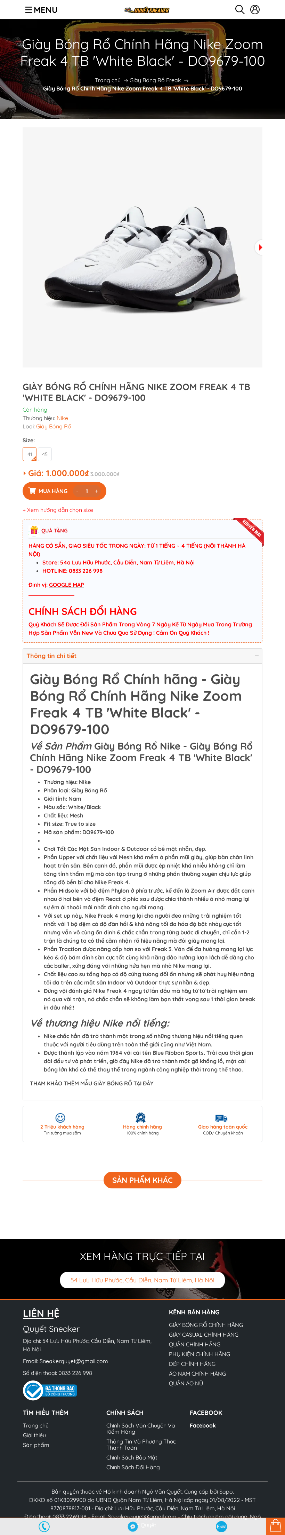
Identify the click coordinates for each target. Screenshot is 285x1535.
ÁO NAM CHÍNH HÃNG (197, 1373)
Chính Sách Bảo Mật (131, 1457)
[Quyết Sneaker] (146, 9)
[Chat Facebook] (133, 1526)
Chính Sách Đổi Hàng (133, 1467)
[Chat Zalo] (221, 1526)
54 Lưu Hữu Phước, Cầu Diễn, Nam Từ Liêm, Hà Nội (142, 1280)
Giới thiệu (34, 1435)
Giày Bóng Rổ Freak (155, 80)
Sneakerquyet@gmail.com (74, 1361)
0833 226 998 (75, 1372)
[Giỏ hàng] (275, 1526)
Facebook (203, 1425)
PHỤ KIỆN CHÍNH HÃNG (199, 1354)
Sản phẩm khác (142, 1180)
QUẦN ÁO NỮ (186, 1383)
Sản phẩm (36, 1444)
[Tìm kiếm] (240, 9)
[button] (258, 247)
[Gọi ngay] (44, 1526)
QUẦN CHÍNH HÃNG (194, 1344)
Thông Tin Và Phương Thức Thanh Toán (141, 1444)
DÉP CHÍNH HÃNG (192, 1363)
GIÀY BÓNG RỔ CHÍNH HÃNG (206, 1324)
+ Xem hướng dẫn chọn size (58, 509)
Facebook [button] (206, 1413)
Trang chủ (108, 80)
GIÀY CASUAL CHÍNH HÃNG (203, 1334)
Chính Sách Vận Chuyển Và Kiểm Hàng (140, 1428)
